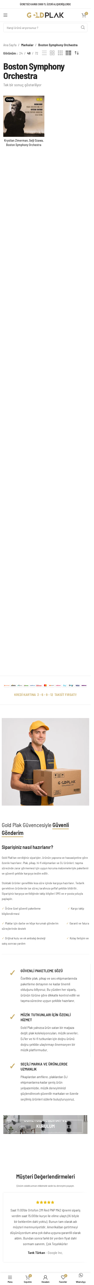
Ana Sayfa (9, 45)
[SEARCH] (82, 27)
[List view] (44, 53)
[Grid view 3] (60, 53)
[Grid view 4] (68, 53)
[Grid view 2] (52, 53)
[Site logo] (45, 14)
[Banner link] (45, 1124)
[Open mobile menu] (5, 15)
